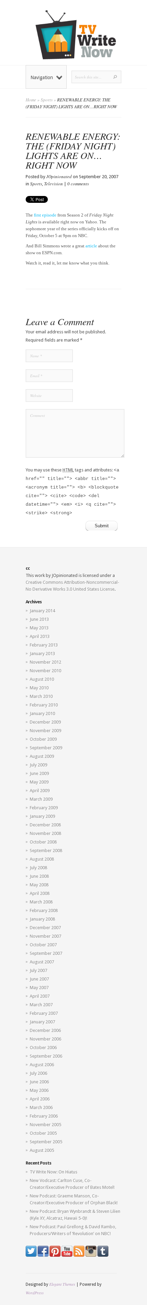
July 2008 (38, 867)
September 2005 (46, 1141)
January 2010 (42, 713)
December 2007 (45, 927)
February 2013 (44, 645)
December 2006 (45, 1030)
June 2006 (39, 1081)
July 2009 (38, 764)
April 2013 (40, 636)
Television (53, 184)
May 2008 (39, 884)
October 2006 (43, 1047)
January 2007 (42, 1021)
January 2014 (42, 610)
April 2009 (40, 790)
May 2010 (39, 687)
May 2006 (39, 1090)
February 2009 (44, 807)
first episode (45, 215)
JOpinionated (59, 176)
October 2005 (43, 1133)
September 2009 (46, 747)
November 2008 (45, 833)
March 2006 (41, 1107)
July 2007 (38, 970)
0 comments (78, 184)
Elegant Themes (62, 1284)
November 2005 (45, 1124)
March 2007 (41, 1004)
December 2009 (45, 722)
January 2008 (42, 919)
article (91, 245)
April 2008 (40, 893)
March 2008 (41, 901)
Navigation (41, 77)
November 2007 (45, 936)
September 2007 (46, 953)
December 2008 (45, 824)
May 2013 (39, 627)
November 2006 (45, 1039)
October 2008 (43, 842)
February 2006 (44, 1116)
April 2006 (40, 1098)
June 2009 (39, 773)
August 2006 (42, 1064)
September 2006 (46, 1056)
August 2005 (42, 1150)
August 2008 (42, 859)
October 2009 (43, 739)
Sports (47, 100)
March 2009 (41, 799)
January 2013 (42, 653)
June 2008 (39, 876)
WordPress (35, 1292)
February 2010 (44, 704)
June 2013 (39, 619)
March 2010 (41, 696)
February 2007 (44, 1013)
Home (31, 100)
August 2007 (42, 961)
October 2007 (43, 944)
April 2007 (40, 996)
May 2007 (39, 987)
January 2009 (42, 816)
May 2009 (39, 782)
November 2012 (45, 662)
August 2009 (42, 756)
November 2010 (45, 670)
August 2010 (42, 679)
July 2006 (38, 1073)
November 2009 (45, 730)
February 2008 (44, 910)
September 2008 (46, 850)
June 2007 (39, 979)
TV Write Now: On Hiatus (53, 1171)
